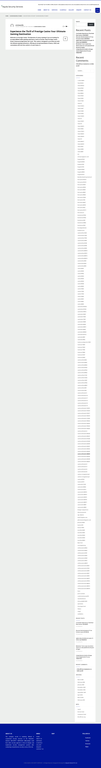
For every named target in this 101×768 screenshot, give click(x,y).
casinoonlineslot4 (82, 466)
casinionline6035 (82, 266)
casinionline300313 (82, 258)
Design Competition (83, 509)
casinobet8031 (81, 337)
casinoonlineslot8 (82, 471)
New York (80, 543)
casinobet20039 (82, 324)
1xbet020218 (81, 85)
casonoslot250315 (82, 497)
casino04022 (81, 273)
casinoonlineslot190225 (84, 428)
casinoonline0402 (82, 360)
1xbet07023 (80, 88)
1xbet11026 (80, 101)
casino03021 (81, 268)
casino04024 (81, 276)
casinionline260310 (82, 250)
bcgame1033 (81, 164)
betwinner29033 (82, 222)
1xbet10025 (80, 98)
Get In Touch (97, 10)
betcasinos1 (81, 212)
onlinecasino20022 (82, 548)
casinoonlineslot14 (83, 405)
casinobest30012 (82, 311)
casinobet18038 (82, 322)
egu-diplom (81, 515)
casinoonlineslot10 (83, 395)
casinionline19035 (82, 240)
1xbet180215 (81, 134)
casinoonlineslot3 (82, 464)
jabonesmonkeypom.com (84, 520)
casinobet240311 (82, 327)
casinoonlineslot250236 (84, 459)
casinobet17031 (82, 319)
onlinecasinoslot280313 (84, 583)
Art (78, 154)
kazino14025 (81, 527)
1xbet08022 (80, 93)
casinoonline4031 (82, 388)
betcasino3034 (81, 207)
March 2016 (80, 697)
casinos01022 (81, 479)
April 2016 (80, 695)
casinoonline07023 (82, 367)
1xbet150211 (81, 121)
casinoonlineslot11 (83, 398)
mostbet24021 (81, 532)
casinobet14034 (82, 316)
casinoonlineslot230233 (84, 451)
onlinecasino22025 (82, 555)
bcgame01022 (81, 159)
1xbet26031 (80, 151)
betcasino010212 (82, 179)
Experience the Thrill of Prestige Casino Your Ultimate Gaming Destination (37, 32)
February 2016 (81, 700)
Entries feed (81, 712)
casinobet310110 (82, 334)
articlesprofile (19, 25)
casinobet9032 (81, 339)
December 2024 (81, 687)
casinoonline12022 (82, 377)
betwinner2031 (81, 220)
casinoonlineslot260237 (84, 461)
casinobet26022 (82, 329)
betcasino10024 (82, 197)
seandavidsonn (82, 598)
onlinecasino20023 (82, 550)
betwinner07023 (82, 217)
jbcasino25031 (81, 522)
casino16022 (81, 288)
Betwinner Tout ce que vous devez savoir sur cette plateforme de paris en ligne (85, 45)
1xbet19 (80, 139)
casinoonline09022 (82, 372)
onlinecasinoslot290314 (84, 586)
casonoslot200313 (82, 492)
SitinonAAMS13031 (82, 601)
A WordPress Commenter (82, 64)
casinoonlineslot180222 (84, 421)
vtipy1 (79, 611)
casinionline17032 (82, 235)
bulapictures (81, 230)
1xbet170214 (81, 131)
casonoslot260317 (82, 502)
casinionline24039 (82, 248)
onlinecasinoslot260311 (84, 578)
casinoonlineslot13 (83, 403)
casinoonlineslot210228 (84, 438)
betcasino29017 (82, 202)
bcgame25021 (81, 169)
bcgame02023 (81, 161)
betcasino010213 (82, 182)
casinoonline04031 (82, 362)
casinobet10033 (82, 314)
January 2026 (81, 684)
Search (78, 21)
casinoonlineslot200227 (84, 436)
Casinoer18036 (81, 352)
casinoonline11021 (82, 375)
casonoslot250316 (82, 499)
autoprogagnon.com (83, 156)
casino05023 (81, 278)
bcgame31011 (81, 174)
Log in (79, 709)
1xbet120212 (81, 106)
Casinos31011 (81, 482)
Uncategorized (82, 606)
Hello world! (80, 671)
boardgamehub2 (82, 228)
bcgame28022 (81, 172)
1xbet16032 (80, 128)
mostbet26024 (81, 540)
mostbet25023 (81, 537)
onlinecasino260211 (83, 563)
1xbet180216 (81, 136)
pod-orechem (81, 593)
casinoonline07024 (82, 370)
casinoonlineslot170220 (84, 418)
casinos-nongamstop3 (83, 474)
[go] (92, 71)
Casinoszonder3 (82, 489)
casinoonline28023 (82, 385)
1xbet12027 (80, 108)
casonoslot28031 (82, 504)
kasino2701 (80, 525)
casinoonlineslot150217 (84, 413)
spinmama (80, 603)
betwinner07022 (82, 215)
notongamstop (82, 545)
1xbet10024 (80, 95)
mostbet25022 (81, 535)
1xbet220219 (81, 144)
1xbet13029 (80, 113)
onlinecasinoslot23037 (83, 573)
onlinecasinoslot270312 (84, 581)
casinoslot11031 (82, 484)
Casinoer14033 (81, 344)
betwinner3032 (81, 225)
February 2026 (81, 682)
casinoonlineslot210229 (84, 441)
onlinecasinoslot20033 (83, 565)
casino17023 (81, 291)
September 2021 (82, 692)
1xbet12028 (80, 111)
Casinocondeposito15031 (84, 342)
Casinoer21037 (81, 355)
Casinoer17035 (81, 349)
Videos (79, 609)
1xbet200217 (81, 141)
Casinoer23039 (81, 357)
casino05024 (81, 281)
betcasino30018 (82, 205)
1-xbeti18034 (81, 80)
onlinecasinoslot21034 (83, 568)
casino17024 (81, 294)
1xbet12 (80, 103)
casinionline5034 (82, 263)
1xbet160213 (81, 126)
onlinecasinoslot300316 (84, 588)
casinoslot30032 (82, 487)
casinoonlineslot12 (83, 400)
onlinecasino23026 (82, 558)
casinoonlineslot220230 (84, 443)
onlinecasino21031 (82, 553)
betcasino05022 (82, 187)
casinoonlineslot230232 (84, 449)
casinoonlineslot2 (82, 431)
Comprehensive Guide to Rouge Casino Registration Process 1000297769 (84, 50)
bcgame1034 (81, 167)
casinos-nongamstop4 (83, 476)
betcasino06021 (82, 189)
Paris (79, 591)
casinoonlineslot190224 (84, 426)
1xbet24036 (80, 149)
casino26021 (81, 301)
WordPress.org (82, 717)
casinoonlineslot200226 (84, 433)
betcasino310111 (82, 210)
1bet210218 (80, 83)
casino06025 (81, 286)
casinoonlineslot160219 (84, 416)
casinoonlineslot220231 (84, 446)
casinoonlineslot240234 (39, 26)
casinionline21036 (82, 243)
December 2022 (81, 690)
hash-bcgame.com (82, 517)
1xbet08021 (80, 90)
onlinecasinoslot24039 (83, 576)
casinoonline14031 (82, 380)
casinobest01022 (82, 309)
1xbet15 (80, 118)
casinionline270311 (82, 253)
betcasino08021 (82, 192)
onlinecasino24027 (82, 560)
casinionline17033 (82, 238)
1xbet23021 (80, 146)
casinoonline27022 (82, 382)
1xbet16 (80, 123)
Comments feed (82, 714)
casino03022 (81, 271)
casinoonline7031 (82, 390)
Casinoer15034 (81, 347)
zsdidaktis (80, 614)
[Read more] (65, 40)
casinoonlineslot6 (82, 469)
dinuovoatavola (82, 512)
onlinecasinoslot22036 (83, 570)
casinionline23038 (82, 245)
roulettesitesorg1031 (83, 596)
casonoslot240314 (82, 494)
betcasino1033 (81, 200)
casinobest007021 (82, 306)
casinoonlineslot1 (82, 393)
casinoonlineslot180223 (84, 423)
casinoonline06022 (82, 365)
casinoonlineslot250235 (84, 456)
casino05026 (81, 283)
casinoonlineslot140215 (84, 408)
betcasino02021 (82, 184)
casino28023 (81, 304)
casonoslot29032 (82, 507)
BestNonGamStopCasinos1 (85, 177)
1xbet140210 (81, 116)
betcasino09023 (82, 195)
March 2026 (80, 679)
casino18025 (81, 296)
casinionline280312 (82, 255)
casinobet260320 (82, 332)
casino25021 (81, 299)
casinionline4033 (82, 261)
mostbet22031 (81, 530)
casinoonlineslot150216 (84, 410)
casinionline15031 (82, 233)
